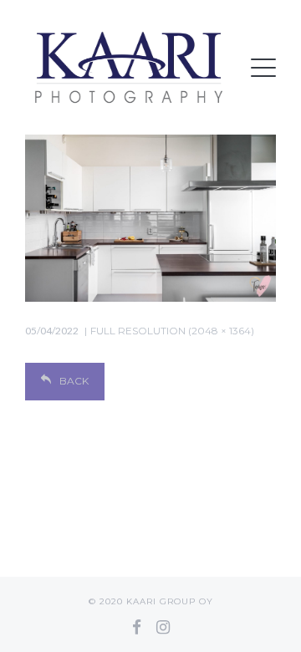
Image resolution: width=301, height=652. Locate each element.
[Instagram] (163, 626)
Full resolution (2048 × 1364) (172, 330)
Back (74, 380)
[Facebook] (136, 626)
